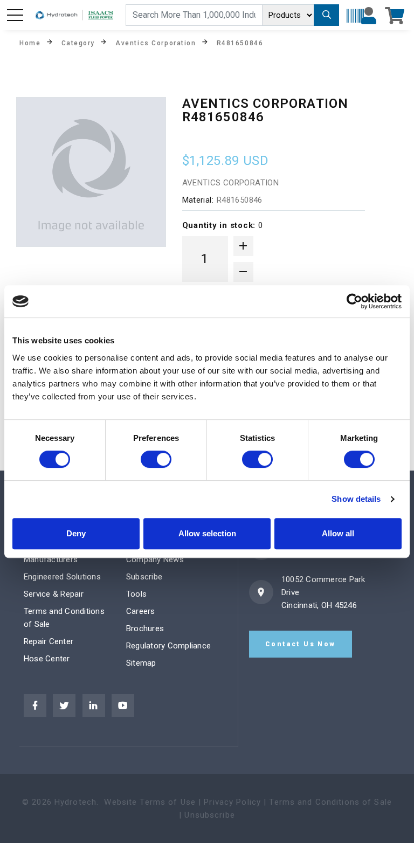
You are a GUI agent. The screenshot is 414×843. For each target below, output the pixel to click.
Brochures (145, 628)
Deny (76, 533)
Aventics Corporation (155, 42)
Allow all (338, 533)
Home (29, 42)
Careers (140, 611)
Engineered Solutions (62, 577)
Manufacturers (51, 559)
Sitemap (141, 663)
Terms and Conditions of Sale (330, 802)
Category (78, 42)
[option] (91, 172)
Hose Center (47, 659)
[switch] (156, 459)
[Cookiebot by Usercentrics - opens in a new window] (354, 301)
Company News (155, 559)
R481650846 (240, 42)
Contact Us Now (300, 644)
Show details (356, 498)
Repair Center (48, 641)
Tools (136, 594)
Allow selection (207, 533)
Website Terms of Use (150, 802)
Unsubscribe (209, 815)
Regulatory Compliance (168, 646)
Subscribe (144, 577)
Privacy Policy (232, 802)
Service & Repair (54, 594)
